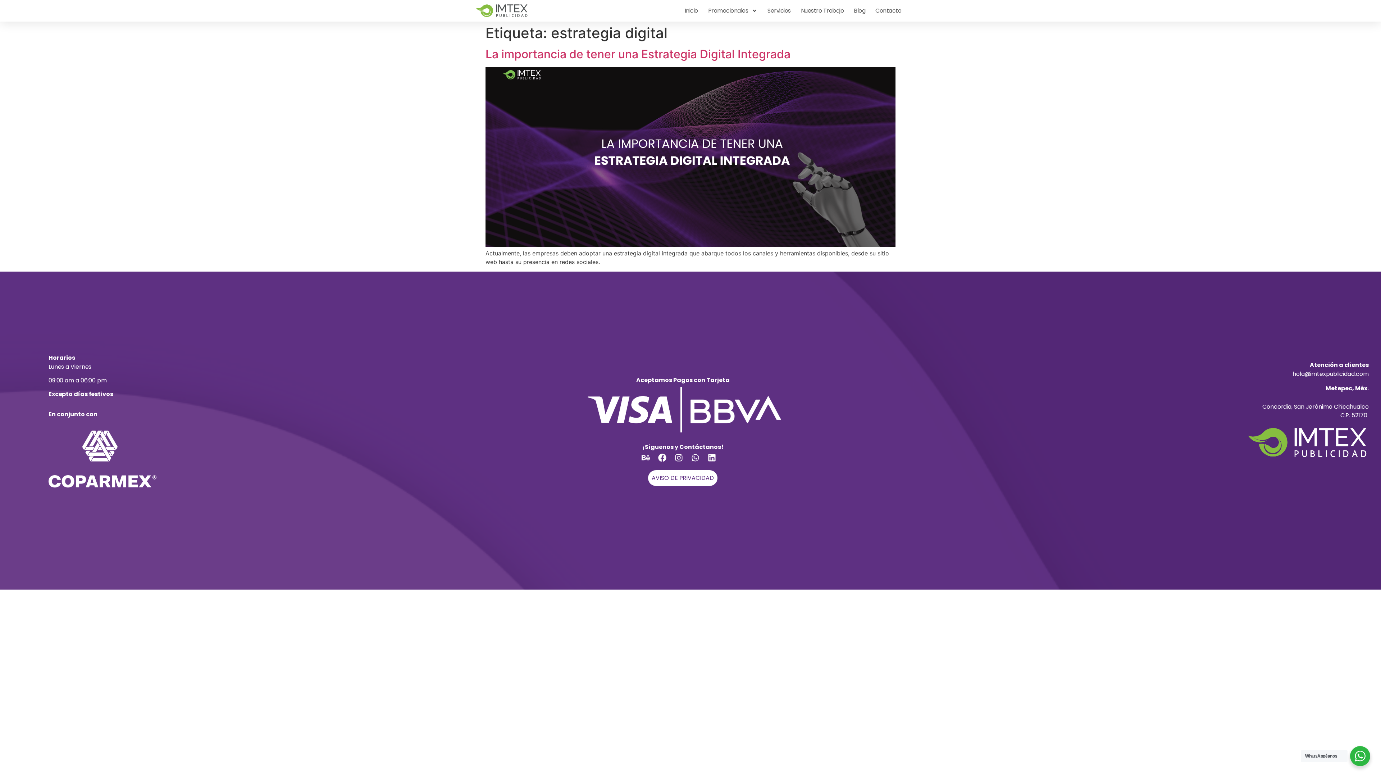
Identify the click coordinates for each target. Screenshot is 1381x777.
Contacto (888, 10)
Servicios (779, 10)
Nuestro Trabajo (822, 10)
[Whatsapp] (699, 462)
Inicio (691, 10)
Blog (859, 10)
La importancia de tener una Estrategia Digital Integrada (638, 54)
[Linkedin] (716, 462)
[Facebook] (666, 462)
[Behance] (650, 462)
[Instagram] (683, 462)
